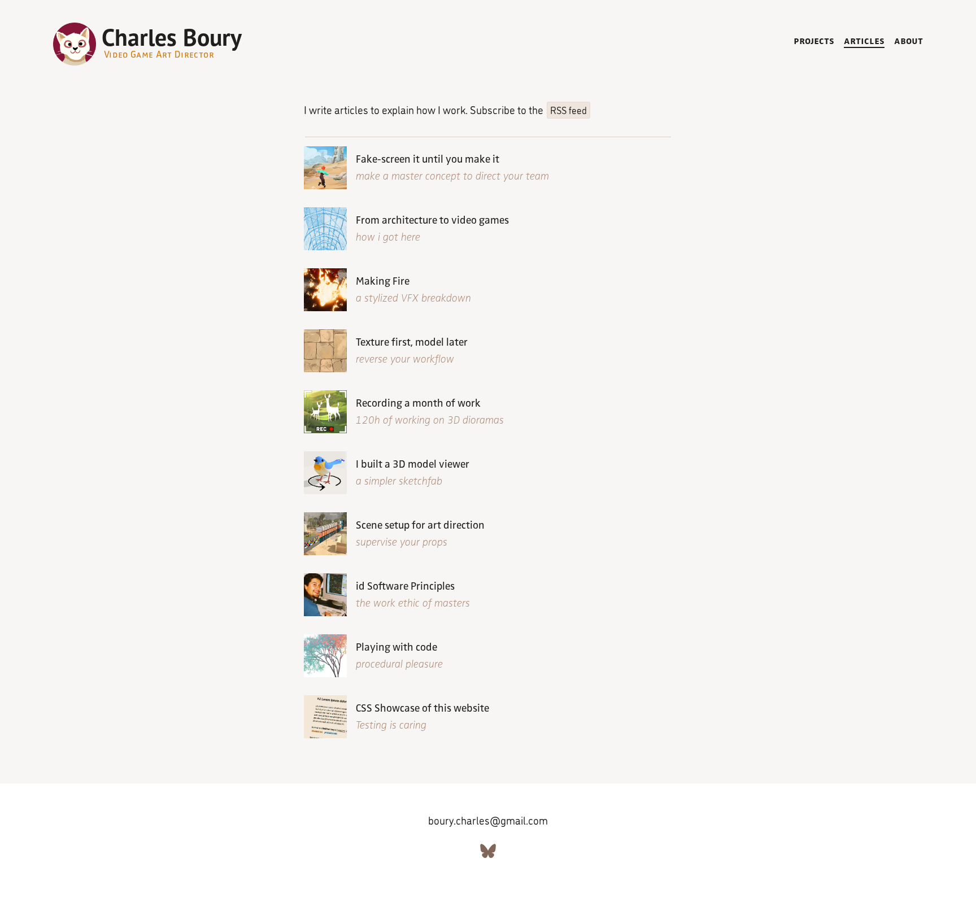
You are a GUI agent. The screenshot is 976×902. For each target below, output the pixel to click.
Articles (864, 39)
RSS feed (568, 109)
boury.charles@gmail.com (488, 819)
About (908, 39)
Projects (814, 39)
